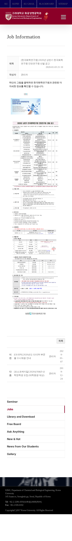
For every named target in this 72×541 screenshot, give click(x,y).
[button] (24, 74)
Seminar (12, 401)
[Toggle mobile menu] (64, 17)
